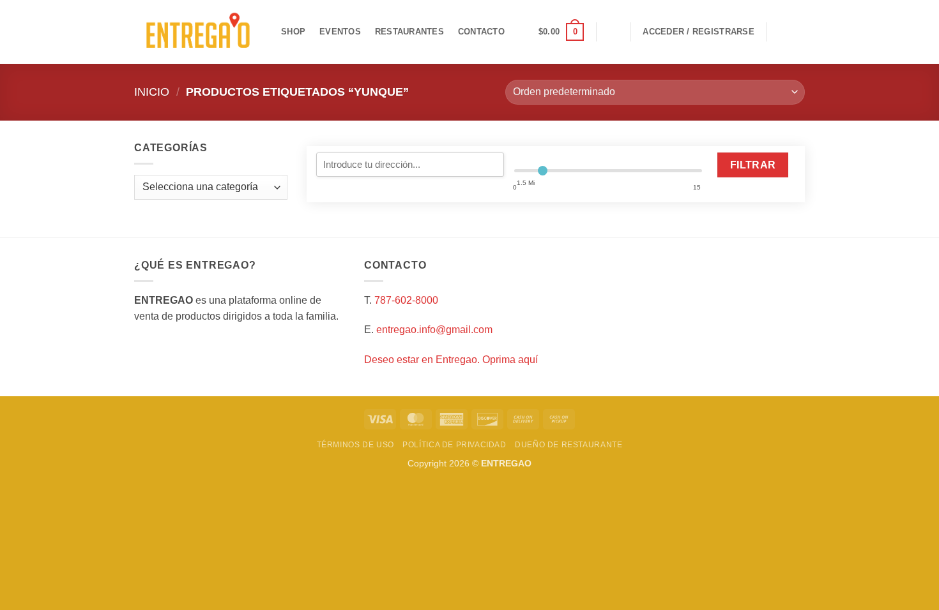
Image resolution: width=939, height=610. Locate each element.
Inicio (151, 91)
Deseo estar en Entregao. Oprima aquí (451, 359)
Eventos (340, 31)
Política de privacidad (454, 444)
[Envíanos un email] (796, 32)
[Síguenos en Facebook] (780, 32)
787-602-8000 (406, 300)
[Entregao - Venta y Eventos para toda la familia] (198, 32)
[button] (561, 32)
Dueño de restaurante (568, 444)
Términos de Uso (355, 444)
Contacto (481, 31)
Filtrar (753, 165)
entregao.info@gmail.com (434, 329)
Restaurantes (409, 31)
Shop (293, 31)
